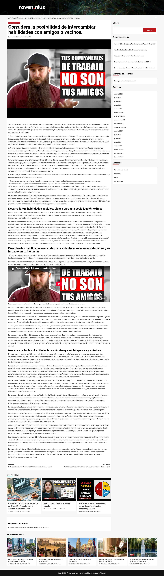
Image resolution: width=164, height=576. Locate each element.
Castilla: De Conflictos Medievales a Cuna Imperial (130, 50)
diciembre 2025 (119, 116)
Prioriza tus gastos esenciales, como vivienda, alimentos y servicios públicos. (92, 506)
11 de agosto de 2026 (52, 563)
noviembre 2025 (119, 120)
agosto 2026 (118, 94)
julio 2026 (117, 97)
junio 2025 (117, 138)
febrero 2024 (118, 157)
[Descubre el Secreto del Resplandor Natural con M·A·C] (112, 547)
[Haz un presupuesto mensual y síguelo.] (59, 489)
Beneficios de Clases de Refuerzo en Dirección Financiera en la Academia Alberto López (23, 506)
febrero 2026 (118, 112)
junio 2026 (117, 101)
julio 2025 (117, 134)
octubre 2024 (118, 153)
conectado (26, 527)
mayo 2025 (117, 142)
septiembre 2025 (120, 127)
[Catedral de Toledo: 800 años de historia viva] (82, 547)
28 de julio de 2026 (112, 563)
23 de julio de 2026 (142, 563)
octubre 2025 (118, 123)
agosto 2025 (118, 131)
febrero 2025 (118, 149)
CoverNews (92, 573)
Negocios (117, 173)
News (116, 177)
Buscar (116, 23)
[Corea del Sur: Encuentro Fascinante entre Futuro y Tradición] (21, 547)
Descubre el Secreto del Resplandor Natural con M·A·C (132, 62)
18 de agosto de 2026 (22, 563)
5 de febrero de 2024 (22, 37)
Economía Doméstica (14, 23)
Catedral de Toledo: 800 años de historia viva (129, 56)
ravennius (12, 37)
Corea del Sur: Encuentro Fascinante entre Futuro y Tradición (134, 44)
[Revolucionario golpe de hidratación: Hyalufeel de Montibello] (142, 547)
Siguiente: (87, 466)
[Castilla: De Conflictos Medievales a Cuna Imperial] (51, 547)
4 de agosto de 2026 (82, 563)
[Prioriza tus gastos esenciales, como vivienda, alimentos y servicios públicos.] (94, 489)
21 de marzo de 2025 (22, 511)
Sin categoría (118, 181)
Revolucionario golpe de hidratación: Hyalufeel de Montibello (134, 68)
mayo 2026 (117, 105)
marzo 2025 (118, 146)
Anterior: (30, 466)
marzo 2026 (118, 109)
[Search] (156, 17)
